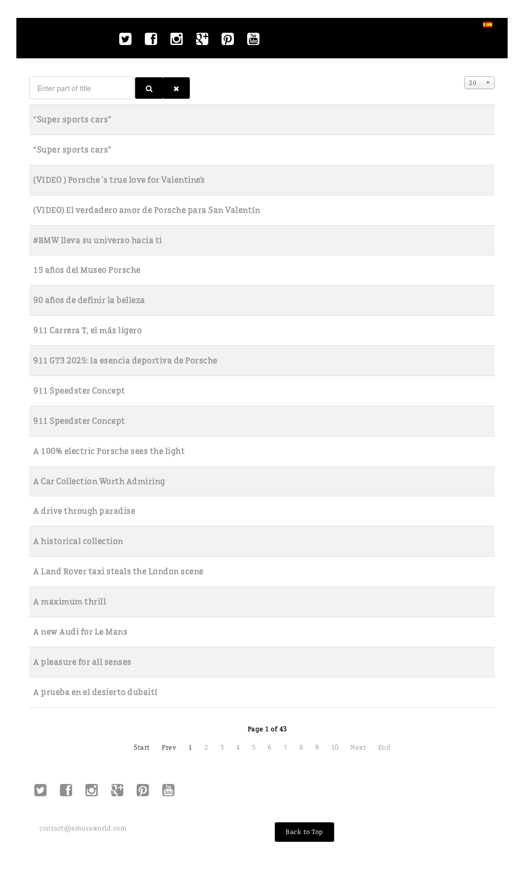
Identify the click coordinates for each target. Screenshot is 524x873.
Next (358, 747)
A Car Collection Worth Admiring (99, 481)
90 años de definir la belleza (89, 300)
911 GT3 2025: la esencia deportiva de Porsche (125, 360)
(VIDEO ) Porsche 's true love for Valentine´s (119, 180)
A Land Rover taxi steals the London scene (118, 571)
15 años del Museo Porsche (87, 270)
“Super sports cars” (72, 119)
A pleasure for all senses (82, 662)
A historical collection (78, 541)
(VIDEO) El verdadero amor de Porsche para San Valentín (146, 210)
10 (335, 747)
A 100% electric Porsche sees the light (109, 451)
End (384, 747)
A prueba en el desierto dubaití (95, 692)
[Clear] (176, 88)
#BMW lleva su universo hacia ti (97, 240)
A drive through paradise (84, 511)
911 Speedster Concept (79, 391)
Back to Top (304, 832)
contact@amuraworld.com (82, 828)
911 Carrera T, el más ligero (87, 330)
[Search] (149, 88)
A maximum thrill (69, 601)
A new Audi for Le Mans (80, 632)
